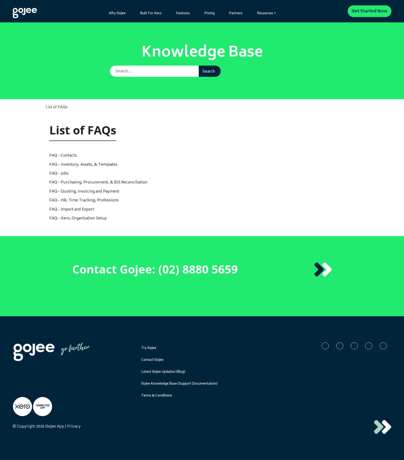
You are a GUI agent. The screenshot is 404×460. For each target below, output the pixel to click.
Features (183, 13)
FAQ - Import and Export (71, 209)
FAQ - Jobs (59, 173)
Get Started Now (369, 11)
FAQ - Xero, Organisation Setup (78, 218)
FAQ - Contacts (63, 155)
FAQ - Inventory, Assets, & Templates (83, 165)
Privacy (74, 426)
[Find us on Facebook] (325, 345)
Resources (265, 13)
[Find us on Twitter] (354, 345)
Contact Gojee (152, 360)
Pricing (209, 13)
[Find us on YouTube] (368, 345)
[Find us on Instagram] (383, 345)
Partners (235, 13)
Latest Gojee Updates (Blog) (163, 372)
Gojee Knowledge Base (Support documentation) (179, 384)
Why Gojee (117, 13)
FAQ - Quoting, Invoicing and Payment (84, 191)
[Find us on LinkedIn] (339, 345)
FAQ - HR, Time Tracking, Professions (84, 200)
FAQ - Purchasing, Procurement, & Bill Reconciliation (98, 182)
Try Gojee (148, 348)
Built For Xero (151, 13)
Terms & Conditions (156, 396)
